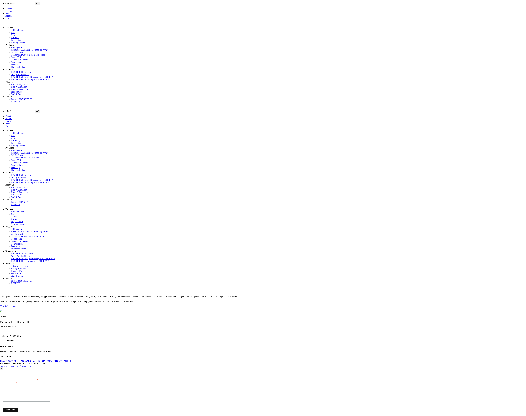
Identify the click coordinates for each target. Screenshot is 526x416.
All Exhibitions (17, 30)
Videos (8, 11)
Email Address (10, 382)
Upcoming (15, 37)
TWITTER (36, 361)
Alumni (8, 16)
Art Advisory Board (19, 84)
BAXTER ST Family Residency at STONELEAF (33, 77)
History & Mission (19, 87)
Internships (15, 64)
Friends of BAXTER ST (21, 99)
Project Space (17, 40)
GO (7, 3)
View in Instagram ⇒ (9, 306)
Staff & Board (17, 94)
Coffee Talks (16, 57)
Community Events (19, 60)
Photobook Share (18, 67)
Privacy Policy (26, 366)
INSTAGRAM (22, 361)
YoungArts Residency (20, 74)
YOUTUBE (49, 361)
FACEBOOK (7, 361)
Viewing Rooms (18, 42)
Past (13, 32)
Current (14, 35)
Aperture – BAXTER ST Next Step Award (29, 50)
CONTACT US (65, 361)
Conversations (17, 62)
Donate (8, 8)
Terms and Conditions (9, 366)
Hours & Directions (19, 89)
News (8, 13)
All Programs (16, 47)
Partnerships (16, 92)
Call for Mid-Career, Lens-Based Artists (28, 55)
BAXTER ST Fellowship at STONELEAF (30, 79)
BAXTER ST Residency (22, 72)
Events (8, 18)
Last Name (7, 400)
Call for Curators (18, 52)
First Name (7, 391)
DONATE (15, 101)
